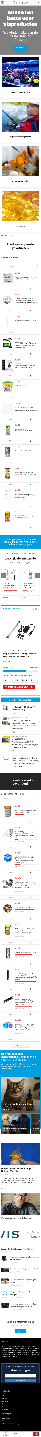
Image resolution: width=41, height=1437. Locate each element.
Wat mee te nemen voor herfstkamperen (16, 1218)
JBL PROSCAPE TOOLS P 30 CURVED (25, 320)
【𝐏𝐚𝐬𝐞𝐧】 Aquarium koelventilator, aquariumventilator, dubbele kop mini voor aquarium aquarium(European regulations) (26, 409)
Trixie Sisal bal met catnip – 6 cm (24, 907)
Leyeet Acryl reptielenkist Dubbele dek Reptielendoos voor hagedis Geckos (25, 278)
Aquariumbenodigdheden (20, 704)
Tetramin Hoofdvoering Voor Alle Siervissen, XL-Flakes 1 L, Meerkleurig (25, 473)
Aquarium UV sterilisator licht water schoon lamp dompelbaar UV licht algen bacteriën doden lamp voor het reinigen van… (20, 653)
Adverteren (4, 1409)
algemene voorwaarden (8, 1421)
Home (3, 1395)
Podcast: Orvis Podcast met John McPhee (17, 1249)
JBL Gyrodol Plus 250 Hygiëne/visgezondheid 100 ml (23, 429)
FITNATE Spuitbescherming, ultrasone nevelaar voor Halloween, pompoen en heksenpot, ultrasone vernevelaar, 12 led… (26, 365)
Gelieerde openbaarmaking (10, 1424)
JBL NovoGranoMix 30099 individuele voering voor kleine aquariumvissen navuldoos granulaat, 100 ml (26, 930)
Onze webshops (6, 1407)
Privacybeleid (5, 1418)
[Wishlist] (15, 1434)
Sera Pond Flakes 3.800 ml (22, 385)
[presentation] (3, 575)
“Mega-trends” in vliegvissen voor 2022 (24, 1269)
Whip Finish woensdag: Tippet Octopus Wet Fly (16, 1169)
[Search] (38, 2)
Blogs (3, 1404)
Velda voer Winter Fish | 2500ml (23, 451)
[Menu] (2, 2)
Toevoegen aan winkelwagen (19, 687)
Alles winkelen (5, 1401)
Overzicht (4, 1398)
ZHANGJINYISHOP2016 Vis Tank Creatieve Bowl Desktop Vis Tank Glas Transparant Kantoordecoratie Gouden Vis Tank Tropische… (26, 301)
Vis (2, 1188)
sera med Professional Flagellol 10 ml (25, 952)
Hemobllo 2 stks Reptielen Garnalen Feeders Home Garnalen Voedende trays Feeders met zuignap (25, 495)
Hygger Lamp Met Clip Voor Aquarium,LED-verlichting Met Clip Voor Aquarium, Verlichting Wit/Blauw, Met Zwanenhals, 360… (26, 345)
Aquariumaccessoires (19, 717)
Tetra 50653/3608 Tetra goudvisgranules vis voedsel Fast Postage (26, 516)
